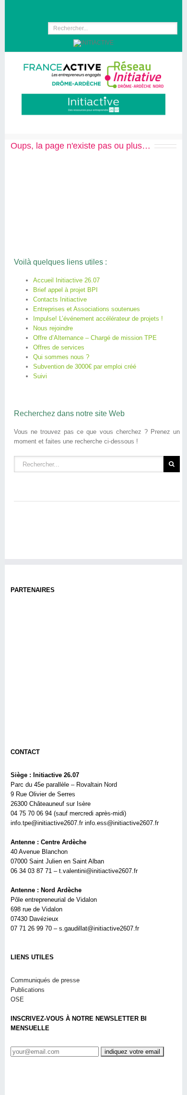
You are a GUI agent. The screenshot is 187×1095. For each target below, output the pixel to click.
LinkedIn (90, 8)
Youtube (110, 11)
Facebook (73, 9)
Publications (28, 989)
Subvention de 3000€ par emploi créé (84, 366)
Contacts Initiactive (60, 299)
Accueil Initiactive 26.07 (66, 280)
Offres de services (58, 347)
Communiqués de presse (45, 980)
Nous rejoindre (53, 328)
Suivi (40, 376)
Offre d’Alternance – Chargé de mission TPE (95, 337)
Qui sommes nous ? (61, 357)
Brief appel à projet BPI (65, 289)
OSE (17, 999)
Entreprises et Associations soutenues (86, 309)
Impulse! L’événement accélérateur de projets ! (98, 318)
